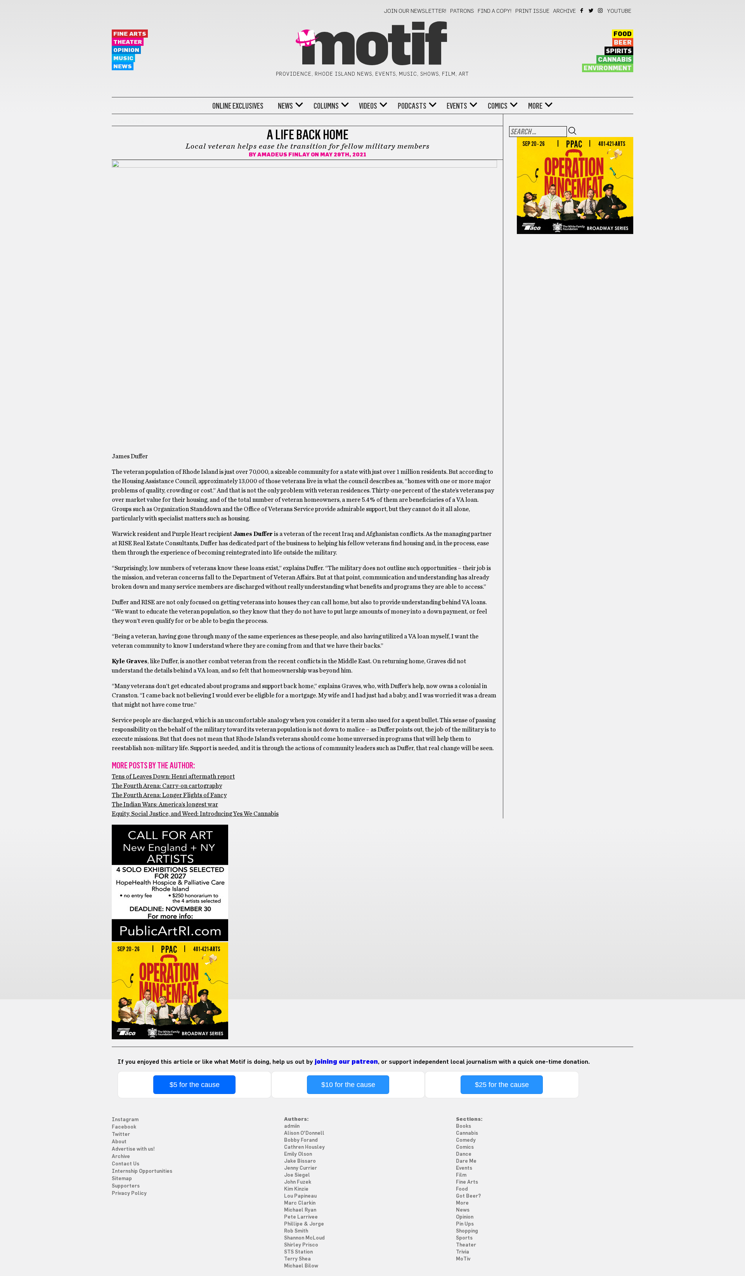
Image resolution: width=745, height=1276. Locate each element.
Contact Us (125, 1164)
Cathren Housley (304, 1147)
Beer (623, 43)
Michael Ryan (300, 1210)
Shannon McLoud (304, 1238)
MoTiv (463, 1259)
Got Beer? (468, 1196)
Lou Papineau (300, 1196)
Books (463, 1126)
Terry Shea (297, 1259)
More (535, 106)
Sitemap (122, 1178)
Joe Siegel (297, 1175)
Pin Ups (465, 1224)
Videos (368, 106)
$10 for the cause (348, 1085)
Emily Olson (298, 1154)
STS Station (298, 1252)
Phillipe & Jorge (304, 1224)
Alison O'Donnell (304, 1133)
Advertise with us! (133, 1149)
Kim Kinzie (296, 1189)
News (122, 66)
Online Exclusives (237, 106)
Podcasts (412, 106)
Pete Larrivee (301, 1217)
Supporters (126, 1186)
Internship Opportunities (142, 1171)
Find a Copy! (495, 11)
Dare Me (466, 1161)
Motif (372, 46)
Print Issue (532, 11)
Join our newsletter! (415, 11)
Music (123, 58)
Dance (463, 1154)
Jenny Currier (300, 1168)
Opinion (126, 50)
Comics (498, 106)
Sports (464, 1238)
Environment (608, 68)
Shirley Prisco (301, 1245)
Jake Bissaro (300, 1161)
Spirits (619, 51)
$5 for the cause (195, 1085)
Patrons (462, 11)
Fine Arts (129, 34)
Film (461, 1175)
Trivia (462, 1252)
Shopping (467, 1231)
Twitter (591, 10)
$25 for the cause (502, 1085)
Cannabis (615, 60)
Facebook (582, 10)
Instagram (601, 10)
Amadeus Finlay (283, 155)
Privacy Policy (129, 1193)
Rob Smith (296, 1231)
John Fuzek (297, 1182)
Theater (127, 42)
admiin (292, 1126)
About (119, 1141)
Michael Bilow (301, 1266)
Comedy (466, 1140)
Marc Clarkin (299, 1203)
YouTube (619, 11)
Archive (564, 11)
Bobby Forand (301, 1140)
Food (622, 34)
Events (457, 106)
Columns (326, 106)
